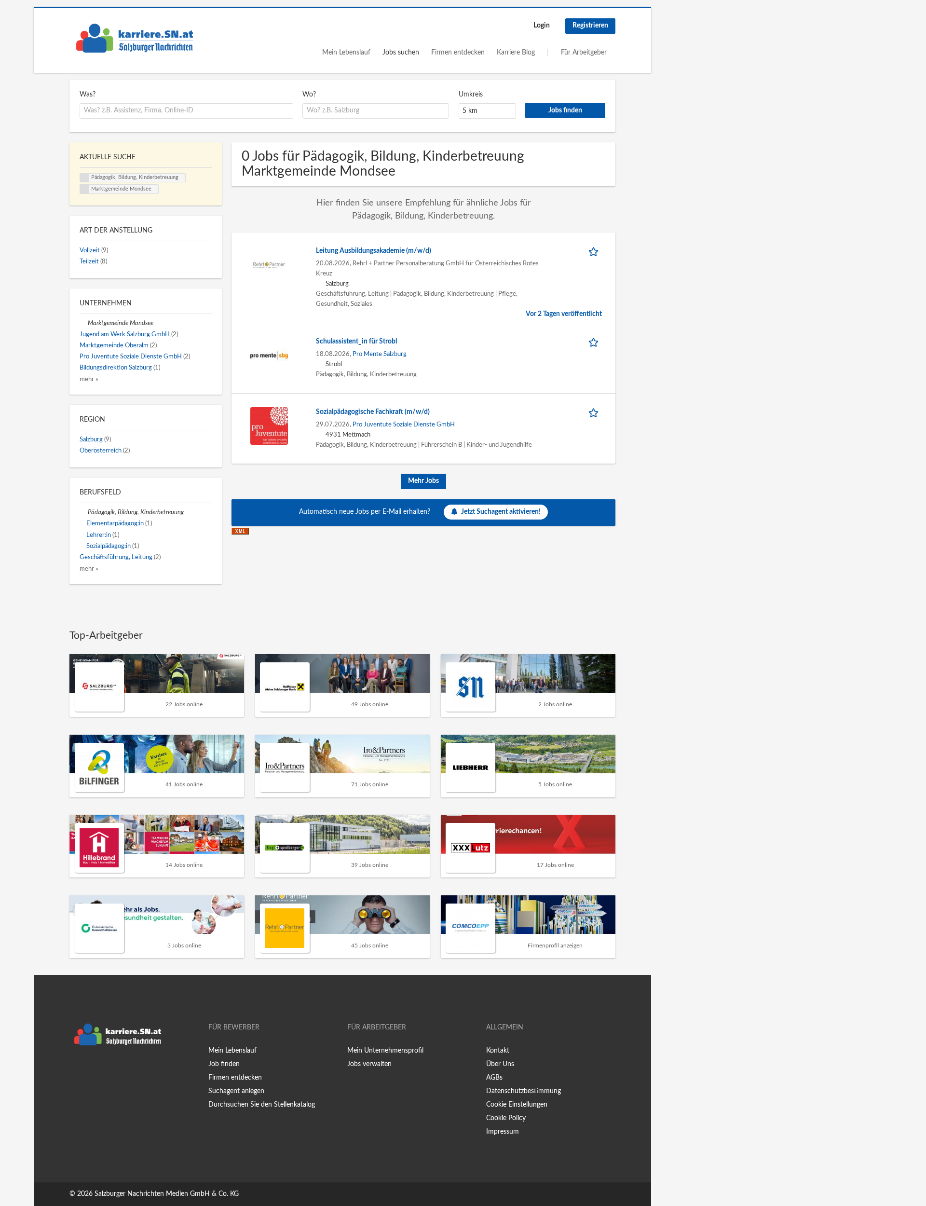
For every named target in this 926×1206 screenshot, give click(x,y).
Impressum (502, 1131)
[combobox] (186, 111)
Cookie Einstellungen (516, 1104)
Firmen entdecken (458, 52)
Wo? (309, 94)
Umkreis (471, 94)
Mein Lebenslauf (346, 52)
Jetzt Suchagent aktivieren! (501, 511)
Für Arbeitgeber (584, 52)
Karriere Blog (516, 52)
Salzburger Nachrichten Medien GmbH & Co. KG (167, 1194)
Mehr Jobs (423, 481)
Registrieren (590, 25)
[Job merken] (595, 251)
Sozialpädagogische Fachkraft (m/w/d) (373, 412)
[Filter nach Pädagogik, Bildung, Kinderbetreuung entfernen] (84, 512)
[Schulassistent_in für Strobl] (269, 355)
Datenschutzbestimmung (523, 1091)
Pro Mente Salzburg (380, 354)
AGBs (494, 1077)
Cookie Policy (506, 1118)
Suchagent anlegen (236, 1091)
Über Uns (500, 1064)
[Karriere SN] (134, 38)
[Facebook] (76, 1070)
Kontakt (497, 1050)
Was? (87, 94)
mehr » (89, 379)
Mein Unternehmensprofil (385, 1050)
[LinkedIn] (106, 1070)
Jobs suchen (400, 52)
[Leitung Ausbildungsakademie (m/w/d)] (269, 264)
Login (541, 25)
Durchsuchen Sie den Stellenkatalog (261, 1104)
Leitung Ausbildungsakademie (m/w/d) (373, 250)
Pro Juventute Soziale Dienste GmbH (404, 424)
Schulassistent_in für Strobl (356, 341)
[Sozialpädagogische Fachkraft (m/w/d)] (269, 426)
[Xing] (92, 1070)
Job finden (224, 1064)
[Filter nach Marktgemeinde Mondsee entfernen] (84, 323)
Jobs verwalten (369, 1064)
